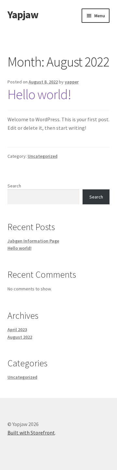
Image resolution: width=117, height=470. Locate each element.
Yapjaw (22, 14)
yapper (72, 82)
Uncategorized (43, 156)
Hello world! (39, 94)
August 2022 (19, 337)
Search (14, 186)
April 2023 (17, 329)
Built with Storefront (31, 432)
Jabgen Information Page (33, 241)
